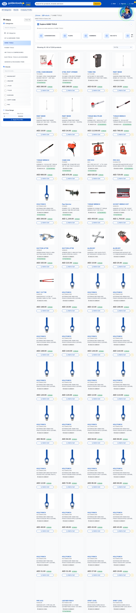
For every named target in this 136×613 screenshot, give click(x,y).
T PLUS (9, 90)
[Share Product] (55, 90)
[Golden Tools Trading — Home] (16, 3)
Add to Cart (45, 90)
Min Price (6, 113)
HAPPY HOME (11, 100)
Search (97, 4)
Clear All (27, 19)
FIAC (8, 104)
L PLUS (9, 85)
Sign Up (123, 3)
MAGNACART (11, 76)
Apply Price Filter (18, 119)
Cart (133, 3)
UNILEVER (10, 81)
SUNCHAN (10, 95)
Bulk (114, 3)
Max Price (20, 113)
